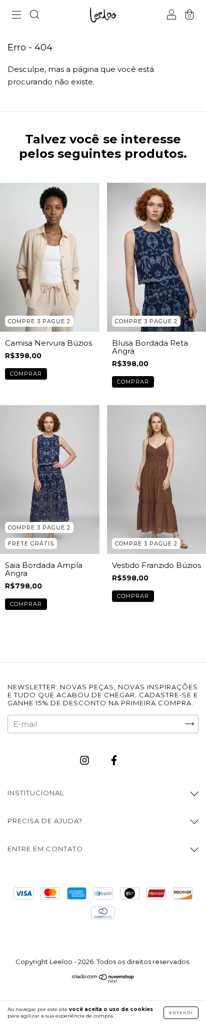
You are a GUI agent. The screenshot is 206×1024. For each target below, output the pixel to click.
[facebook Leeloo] (114, 760)
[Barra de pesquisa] (35, 15)
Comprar (26, 373)
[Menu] (17, 15)
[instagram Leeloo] (85, 760)
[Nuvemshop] (103, 981)
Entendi (181, 1012)
